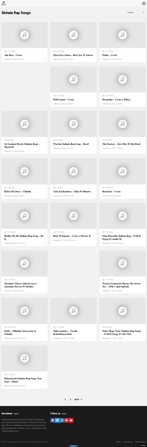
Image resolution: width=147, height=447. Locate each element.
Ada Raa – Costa (13, 55)
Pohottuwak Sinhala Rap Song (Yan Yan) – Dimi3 (22, 380)
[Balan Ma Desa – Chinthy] (24, 171)
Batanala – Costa (111, 191)
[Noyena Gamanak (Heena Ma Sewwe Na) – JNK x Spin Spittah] (122, 263)
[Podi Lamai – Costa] (73, 79)
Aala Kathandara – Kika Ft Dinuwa (72, 191)
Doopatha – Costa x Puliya (116, 99)
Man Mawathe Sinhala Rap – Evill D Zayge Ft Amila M (121, 237)
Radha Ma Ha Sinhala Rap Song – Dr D (23, 237)
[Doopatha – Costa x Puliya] (122, 79)
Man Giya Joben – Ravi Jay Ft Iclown (73, 55)
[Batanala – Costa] (122, 171)
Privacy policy (140, 442)
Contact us (128, 442)
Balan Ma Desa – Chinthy (17, 191)
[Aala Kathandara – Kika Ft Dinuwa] (73, 171)
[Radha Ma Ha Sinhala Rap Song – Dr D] (24, 216)
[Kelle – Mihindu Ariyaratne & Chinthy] (24, 311)
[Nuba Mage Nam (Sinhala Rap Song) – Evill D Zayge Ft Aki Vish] (122, 311)
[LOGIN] (144, 3)
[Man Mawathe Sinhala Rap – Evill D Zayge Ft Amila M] (122, 216)
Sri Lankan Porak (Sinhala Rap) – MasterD (22, 145)
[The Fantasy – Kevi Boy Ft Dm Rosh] (122, 124)
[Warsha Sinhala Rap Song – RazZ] (73, 124)
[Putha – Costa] (122, 35)
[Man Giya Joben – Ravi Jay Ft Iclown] (73, 35)
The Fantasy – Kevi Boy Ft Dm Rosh (121, 144)
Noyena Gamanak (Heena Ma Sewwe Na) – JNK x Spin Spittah (121, 285)
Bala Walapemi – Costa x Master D (72, 236)
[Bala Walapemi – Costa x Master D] (73, 216)
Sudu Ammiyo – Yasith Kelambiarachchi (65, 332)
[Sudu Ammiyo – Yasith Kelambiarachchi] (73, 311)
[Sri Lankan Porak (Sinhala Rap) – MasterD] (24, 124)
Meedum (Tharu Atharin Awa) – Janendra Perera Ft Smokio (21, 285)
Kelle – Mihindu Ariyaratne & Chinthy (20, 332)
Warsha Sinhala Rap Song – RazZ (71, 144)
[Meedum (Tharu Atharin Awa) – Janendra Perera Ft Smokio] (24, 263)
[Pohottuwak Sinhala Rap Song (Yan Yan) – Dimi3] (24, 358)
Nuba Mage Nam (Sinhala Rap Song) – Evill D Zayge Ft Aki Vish (121, 332)
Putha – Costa (109, 55)
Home (118, 442)
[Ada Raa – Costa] (24, 35)
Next (77, 399)
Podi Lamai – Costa (63, 99)
